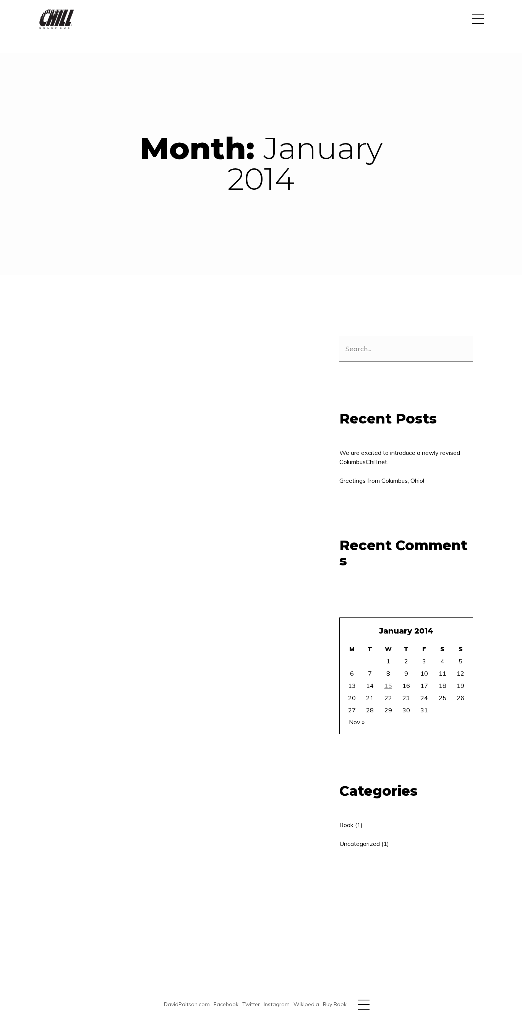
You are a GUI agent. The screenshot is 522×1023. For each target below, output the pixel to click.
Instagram (277, 1004)
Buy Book (335, 1004)
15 (388, 685)
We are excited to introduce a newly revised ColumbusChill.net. (399, 457)
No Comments (167, 341)
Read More (80, 459)
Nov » (357, 722)
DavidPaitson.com (187, 1004)
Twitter (251, 1004)
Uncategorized (359, 843)
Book (127, 341)
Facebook (226, 1004)
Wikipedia (306, 1004)
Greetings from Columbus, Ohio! (165, 367)
